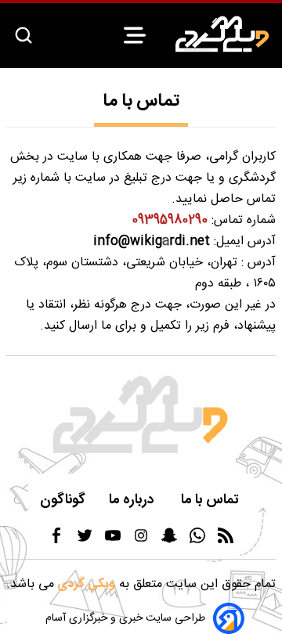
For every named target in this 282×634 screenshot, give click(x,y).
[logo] (222, 34)
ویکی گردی (84, 584)
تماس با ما (211, 500)
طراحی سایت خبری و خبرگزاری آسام (125, 618)
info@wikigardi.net (151, 241)
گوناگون (62, 500)
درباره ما (133, 500)
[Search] (23, 36)
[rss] (225, 540)
